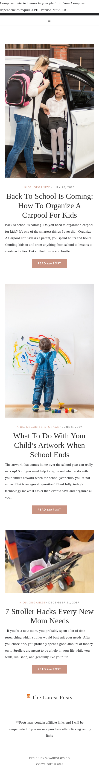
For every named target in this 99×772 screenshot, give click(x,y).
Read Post (49, 263)
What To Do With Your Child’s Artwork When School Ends (49, 445)
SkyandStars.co (57, 758)
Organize (42, 187)
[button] (49, 20)
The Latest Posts (52, 698)
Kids (28, 187)
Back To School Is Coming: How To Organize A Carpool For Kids (49, 205)
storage (51, 426)
